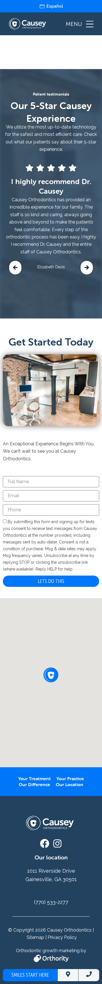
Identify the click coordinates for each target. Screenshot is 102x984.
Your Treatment (34, 778)
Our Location (69, 784)
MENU (74, 24)
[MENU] (90, 24)
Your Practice (70, 778)
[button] (15, 267)
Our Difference (34, 784)
